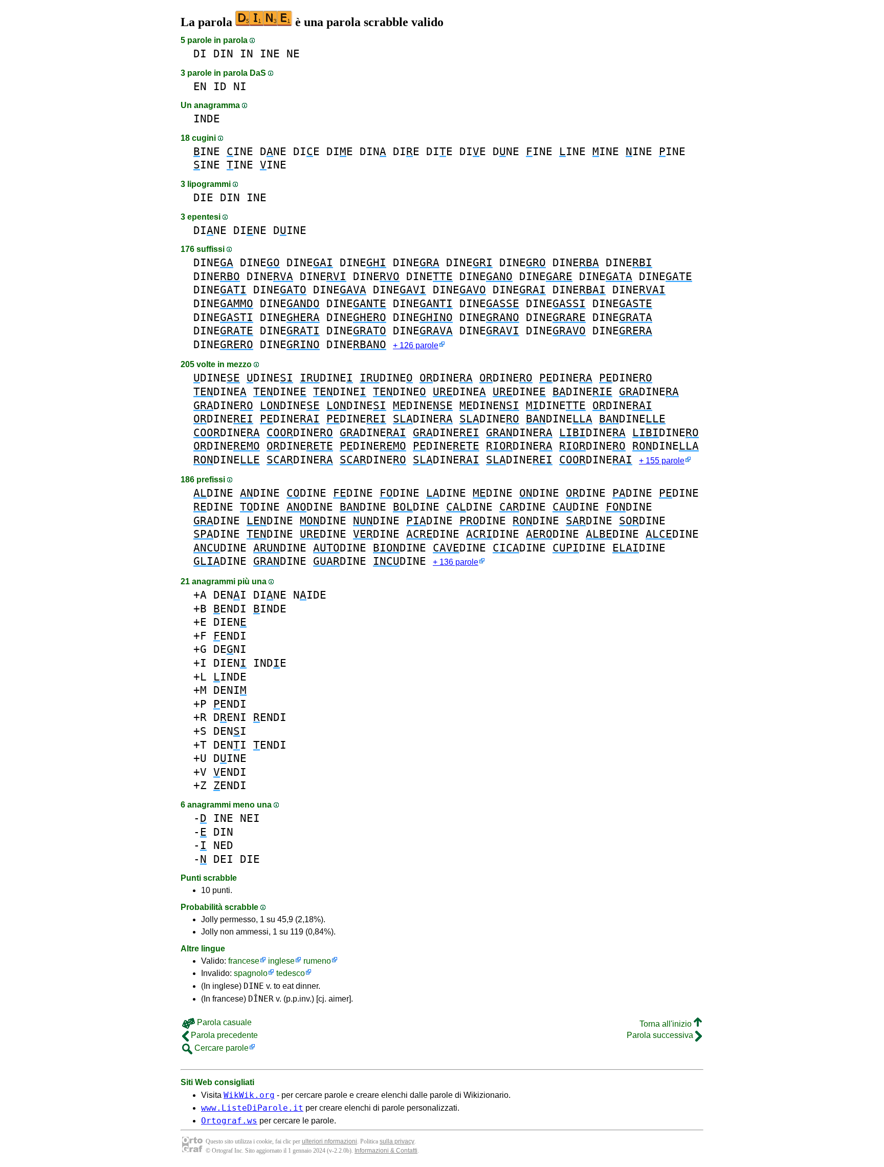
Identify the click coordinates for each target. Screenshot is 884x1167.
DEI (223, 859)
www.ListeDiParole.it (252, 1108)
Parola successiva (661, 1035)
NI (240, 86)
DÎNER (261, 999)
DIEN (230, 622)
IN (246, 53)
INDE (206, 118)
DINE (210, 230)
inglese (281, 961)
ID (220, 86)
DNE (273, 151)
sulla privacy (397, 1141)
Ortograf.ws (229, 1121)
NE (293, 53)
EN (200, 86)
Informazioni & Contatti (386, 1150)
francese (243, 961)
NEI (250, 818)
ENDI (230, 608)
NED (223, 845)
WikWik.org (249, 1095)
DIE (306, 151)
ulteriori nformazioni (329, 1141)
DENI (230, 594)
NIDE (309, 594)
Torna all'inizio (666, 1024)
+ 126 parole (415, 345)
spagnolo (251, 973)
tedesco (290, 973)
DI (200, 53)
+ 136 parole (455, 562)
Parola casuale (223, 1022)
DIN (223, 53)
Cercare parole (220, 1048)
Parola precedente (223, 1035)
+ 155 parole (661, 460)
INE (270, 53)
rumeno (317, 961)
